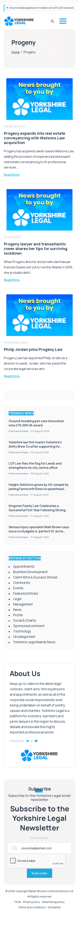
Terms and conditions (32, 907)
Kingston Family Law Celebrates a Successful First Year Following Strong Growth (37, 510)
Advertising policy (53, 902)
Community (21, 582)
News (17, 609)
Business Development (30, 572)
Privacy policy (31, 902)
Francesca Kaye (18, 431)
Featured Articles (25, 593)
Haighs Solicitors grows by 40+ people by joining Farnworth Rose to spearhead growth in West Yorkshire (38, 488)
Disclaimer (54, 907)
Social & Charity (24, 620)
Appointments (24, 566)
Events (18, 588)
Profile (18, 615)
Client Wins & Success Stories (35, 577)
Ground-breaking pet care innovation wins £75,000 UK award (41, 7)
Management (23, 604)
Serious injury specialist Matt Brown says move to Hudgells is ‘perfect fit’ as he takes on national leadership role (39, 531)
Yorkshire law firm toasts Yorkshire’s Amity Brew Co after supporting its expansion (35, 446)
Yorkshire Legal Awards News (34, 642)
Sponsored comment (28, 626)
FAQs (18, 902)
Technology (22, 631)
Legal (17, 599)
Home (16, 52)
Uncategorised (24, 636)
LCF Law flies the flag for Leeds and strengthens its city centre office (35, 465)
